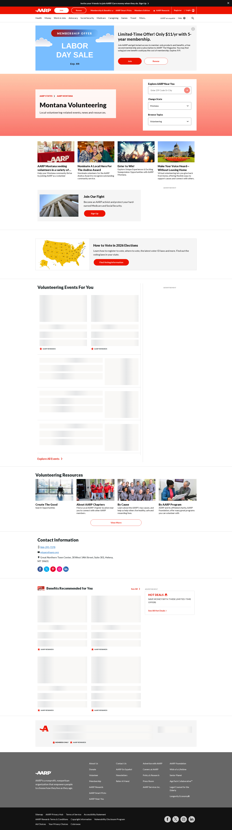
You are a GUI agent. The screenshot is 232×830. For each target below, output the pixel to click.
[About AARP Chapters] (95, 490)
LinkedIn (66, 569)
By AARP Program (170, 504)
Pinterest (53, 569)
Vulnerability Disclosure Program (109, 819)
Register (178, 10)
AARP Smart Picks (124, 10)
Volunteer (93, 775)
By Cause (123, 504)
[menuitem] (38, 19)
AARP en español (167, 18)
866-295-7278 (47, 547)
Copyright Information (81, 819)
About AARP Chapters (91, 504)
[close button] (193, 29)
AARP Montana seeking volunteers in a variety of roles (53, 169)
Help (180, 18)
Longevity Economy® (180, 796)
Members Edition (142, 10)
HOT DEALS (156, 594)
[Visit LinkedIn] (192, 819)
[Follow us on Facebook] (167, 819)
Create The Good (46, 504)
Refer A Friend (122, 781)
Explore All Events (48, 458)
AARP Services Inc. (151, 787)
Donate (92, 769)
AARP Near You (96, 799)
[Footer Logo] (54, 773)
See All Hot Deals (156, 610)
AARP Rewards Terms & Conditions (51, 819)
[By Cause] (136, 490)
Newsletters (121, 775)
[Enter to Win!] (136, 151)
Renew (156, 61)
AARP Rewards (162, 10)
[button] (193, 18)
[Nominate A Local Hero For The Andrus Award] (96, 151)
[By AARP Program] (178, 490)
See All (134, 589)
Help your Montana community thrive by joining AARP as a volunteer (54, 174)
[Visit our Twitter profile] (175, 819)
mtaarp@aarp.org (49, 552)
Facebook (40, 569)
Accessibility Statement (95, 814)
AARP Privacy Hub (54, 814)
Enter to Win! (126, 166)
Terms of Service (73, 814)
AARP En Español (124, 769)
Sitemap (39, 814)
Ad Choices (40, 824)
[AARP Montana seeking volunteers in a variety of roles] (55, 151)
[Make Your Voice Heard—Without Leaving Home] (176, 151)
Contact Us (121, 763)
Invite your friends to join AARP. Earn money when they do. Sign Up (113, 3)
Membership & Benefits (101, 10)
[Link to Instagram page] (183, 819)
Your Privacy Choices (58, 824)
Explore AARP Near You (161, 83)
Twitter (46, 569)
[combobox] (169, 90)
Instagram (59, 569)
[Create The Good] (54, 490)
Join (130, 61)
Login (188, 10)
